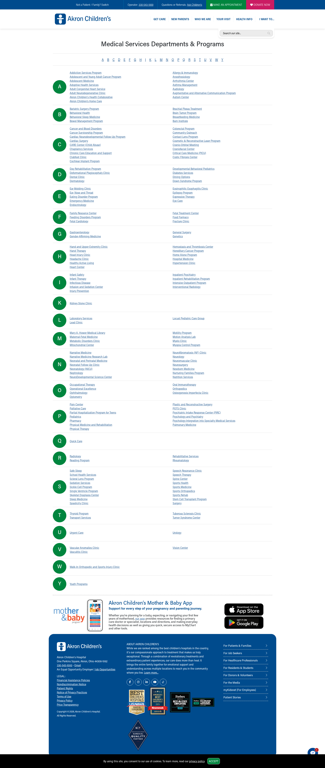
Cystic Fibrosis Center (185, 157)
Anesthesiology (181, 76)
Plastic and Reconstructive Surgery (192, 404)
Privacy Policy (64, 700)
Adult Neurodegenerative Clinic (87, 93)
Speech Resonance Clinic (187, 470)
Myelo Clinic (180, 341)
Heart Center (77, 267)
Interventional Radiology (186, 287)
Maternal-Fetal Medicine (84, 337)
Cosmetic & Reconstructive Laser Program (196, 140)
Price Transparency (68, 704)
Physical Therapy (79, 429)
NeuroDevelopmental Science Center (91, 377)
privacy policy (196, 761)
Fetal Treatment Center (186, 213)
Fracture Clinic (181, 221)
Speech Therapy (182, 474)
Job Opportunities (105, 669)
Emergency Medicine (82, 200)
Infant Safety (77, 274)
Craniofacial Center (183, 149)
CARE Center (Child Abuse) (85, 145)
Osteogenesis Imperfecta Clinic (190, 392)
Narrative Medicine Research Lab (88, 356)
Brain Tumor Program (185, 113)
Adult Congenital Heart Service (87, 89)
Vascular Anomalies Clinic (84, 547)
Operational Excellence (83, 388)
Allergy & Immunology (185, 72)
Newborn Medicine (183, 369)
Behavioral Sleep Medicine (85, 117)
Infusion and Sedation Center (86, 287)
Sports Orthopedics (184, 491)
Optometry (76, 396)
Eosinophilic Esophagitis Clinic (190, 188)
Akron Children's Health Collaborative (91, 97)
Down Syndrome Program (187, 181)
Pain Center (76, 404)
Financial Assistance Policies (73, 680)
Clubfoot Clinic (78, 157)
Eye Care (178, 200)
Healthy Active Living (82, 263)
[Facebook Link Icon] (130, 682)
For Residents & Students (238, 668)
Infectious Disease (80, 282)
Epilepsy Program (183, 192)
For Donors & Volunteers (238, 675)
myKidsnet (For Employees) (239, 690)
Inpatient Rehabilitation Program (191, 278)
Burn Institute (180, 121)
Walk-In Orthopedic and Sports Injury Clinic (95, 567)
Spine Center (180, 478)
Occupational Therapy (82, 384)
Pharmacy (75, 420)
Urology (177, 532)
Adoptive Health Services (84, 85)
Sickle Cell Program (81, 487)
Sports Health (180, 483)
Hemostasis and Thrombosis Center (193, 246)
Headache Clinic (79, 259)
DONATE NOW (261, 4)
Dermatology (77, 181)
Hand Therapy (78, 250)
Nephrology (76, 373)
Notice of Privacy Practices (72, 692)
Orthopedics (180, 388)
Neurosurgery (180, 364)
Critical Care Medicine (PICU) (189, 153)
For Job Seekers (232, 653)
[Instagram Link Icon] (138, 682)
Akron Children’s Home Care (86, 101)
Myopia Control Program (186, 345)
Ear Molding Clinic (80, 188)
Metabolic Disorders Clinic (85, 341)
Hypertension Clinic (184, 263)
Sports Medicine (182, 487)
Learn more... (151, 672)
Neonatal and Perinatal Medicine (88, 360)
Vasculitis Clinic (79, 552)
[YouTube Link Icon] (154, 682)
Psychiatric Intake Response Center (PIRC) (197, 412)
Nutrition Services (183, 377)
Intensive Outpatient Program (189, 282)
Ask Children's (194, 4)
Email (77, 665)
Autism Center (181, 97)
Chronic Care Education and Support (91, 153)
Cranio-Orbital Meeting (186, 145)
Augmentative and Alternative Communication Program (204, 93)
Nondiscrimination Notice (71, 684)
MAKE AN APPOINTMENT (227, 4)
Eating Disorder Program (84, 196)
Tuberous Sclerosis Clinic (187, 513)
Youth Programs (79, 584)
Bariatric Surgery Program (84, 108)
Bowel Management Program (86, 121)
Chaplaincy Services (81, 149)
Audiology (178, 89)
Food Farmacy (181, 217)
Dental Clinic (77, 177)
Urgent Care (76, 532)
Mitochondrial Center (82, 345)
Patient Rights (65, 688)
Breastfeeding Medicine (186, 117)
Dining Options (181, 177)
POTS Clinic (179, 408)
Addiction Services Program (86, 72)
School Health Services (83, 474)
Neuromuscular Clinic (185, 360)
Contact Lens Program (185, 136)
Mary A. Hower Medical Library (87, 332)
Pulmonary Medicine (184, 424)
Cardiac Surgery (79, 140)
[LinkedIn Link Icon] (146, 682)
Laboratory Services (81, 318)
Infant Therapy (78, 278)
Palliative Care (78, 408)
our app (140, 618)
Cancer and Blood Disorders (86, 128)
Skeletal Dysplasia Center (84, 495)
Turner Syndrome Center (186, 517)
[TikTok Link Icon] (163, 682)
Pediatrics (75, 416)
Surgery (177, 503)
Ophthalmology (78, 392)
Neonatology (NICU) (81, 369)
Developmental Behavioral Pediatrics (193, 168)
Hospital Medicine (183, 259)
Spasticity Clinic (79, 503)
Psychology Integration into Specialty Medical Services (204, 420)
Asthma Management (185, 85)
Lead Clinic (76, 322)
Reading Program (80, 460)
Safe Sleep (76, 470)
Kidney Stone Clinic (81, 303)
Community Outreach (185, 132)
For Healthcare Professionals (240, 660)
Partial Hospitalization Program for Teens (93, 412)
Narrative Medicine (80, 352)
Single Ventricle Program (84, 491)
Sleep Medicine (79, 499)
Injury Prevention (79, 291)
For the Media (231, 682)
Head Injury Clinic (80, 255)
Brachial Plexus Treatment (187, 108)
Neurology (178, 356)
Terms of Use (64, 696)
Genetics (178, 236)
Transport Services (80, 517)
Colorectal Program (183, 128)
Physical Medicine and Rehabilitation (91, 424)
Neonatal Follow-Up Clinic (85, 364)
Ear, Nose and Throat (81, 192)
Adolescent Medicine (82, 81)
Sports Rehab (180, 495)
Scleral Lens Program (82, 478)
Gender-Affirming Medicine (85, 236)
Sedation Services (80, 483)
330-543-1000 (146, 4)
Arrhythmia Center (183, 81)
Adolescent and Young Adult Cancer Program (95, 76)
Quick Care (76, 441)
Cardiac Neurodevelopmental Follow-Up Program (97, 136)
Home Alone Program (185, 255)
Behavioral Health (80, 113)
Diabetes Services (183, 173)
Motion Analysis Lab (184, 337)
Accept (213, 761)
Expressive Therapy (183, 196)
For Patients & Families (237, 645)
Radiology (75, 456)
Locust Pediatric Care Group (188, 318)
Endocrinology (78, 205)
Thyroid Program (79, 513)
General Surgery (182, 232)
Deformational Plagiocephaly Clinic (90, 173)
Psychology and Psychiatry (188, 416)
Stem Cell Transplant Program (190, 499)
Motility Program (182, 332)
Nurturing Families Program (188, 373)
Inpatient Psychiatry (184, 274)
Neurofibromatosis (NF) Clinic (189, 352)
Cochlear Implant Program (85, 161)
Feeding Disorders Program (85, 217)
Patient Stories (232, 697)
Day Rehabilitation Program (85, 168)
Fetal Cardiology (79, 221)
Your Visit (223, 19)
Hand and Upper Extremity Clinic (89, 246)
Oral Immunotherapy (184, 384)
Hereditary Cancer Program (188, 250)
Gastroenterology (79, 232)
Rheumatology (181, 460)
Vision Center (180, 547)
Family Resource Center (83, 213)
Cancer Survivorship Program (86, 132)
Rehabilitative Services (186, 456)
